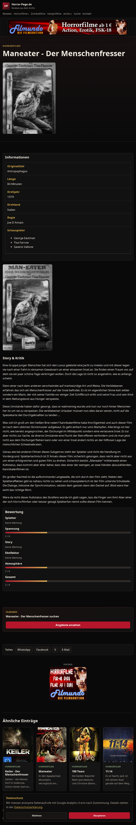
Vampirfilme (54, 13)
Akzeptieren (99, 815)
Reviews (7, 13)
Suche (77, 13)
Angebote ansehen (68, 625)
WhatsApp (23, 649)
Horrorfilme (20, 13)
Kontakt (87, 13)
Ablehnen (37, 815)
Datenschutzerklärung (28, 807)
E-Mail (65, 649)
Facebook (42, 649)
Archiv (66, 13)
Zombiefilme (38, 13)
